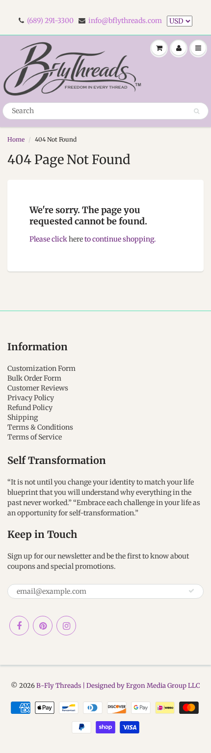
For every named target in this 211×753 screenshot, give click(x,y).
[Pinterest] (43, 625)
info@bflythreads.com (125, 20)
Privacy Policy (30, 397)
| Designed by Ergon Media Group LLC (140, 685)
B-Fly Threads (58, 685)
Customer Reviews (37, 388)
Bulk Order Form (34, 378)
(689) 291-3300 (50, 20)
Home (16, 139)
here (76, 239)
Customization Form (41, 368)
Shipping (22, 417)
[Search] (196, 111)
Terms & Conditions (40, 427)
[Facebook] (19, 625)
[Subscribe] (191, 591)
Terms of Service (34, 437)
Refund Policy (30, 407)
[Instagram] (66, 625)
